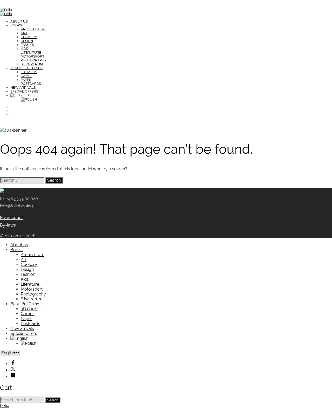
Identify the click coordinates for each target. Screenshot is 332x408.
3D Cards (29, 72)
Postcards (31, 84)
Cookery (29, 37)
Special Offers (24, 91)
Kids (24, 49)
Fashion (28, 45)
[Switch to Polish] (29, 99)
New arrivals (23, 87)
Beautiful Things (26, 68)
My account (11, 217)
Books (16, 25)
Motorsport (32, 56)
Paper (26, 80)
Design (27, 41)
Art (24, 33)
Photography (33, 60)
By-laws (8, 225)
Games (26, 76)
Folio (4, 405)
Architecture (34, 29)
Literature (31, 52)
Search (52, 400)
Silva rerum (32, 64)
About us (19, 21)
